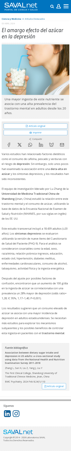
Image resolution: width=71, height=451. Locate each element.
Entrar (59, 6)
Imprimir (37, 132)
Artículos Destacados (35, 19)
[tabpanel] (35, 69)
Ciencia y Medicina (11, 19)
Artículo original (37, 125)
